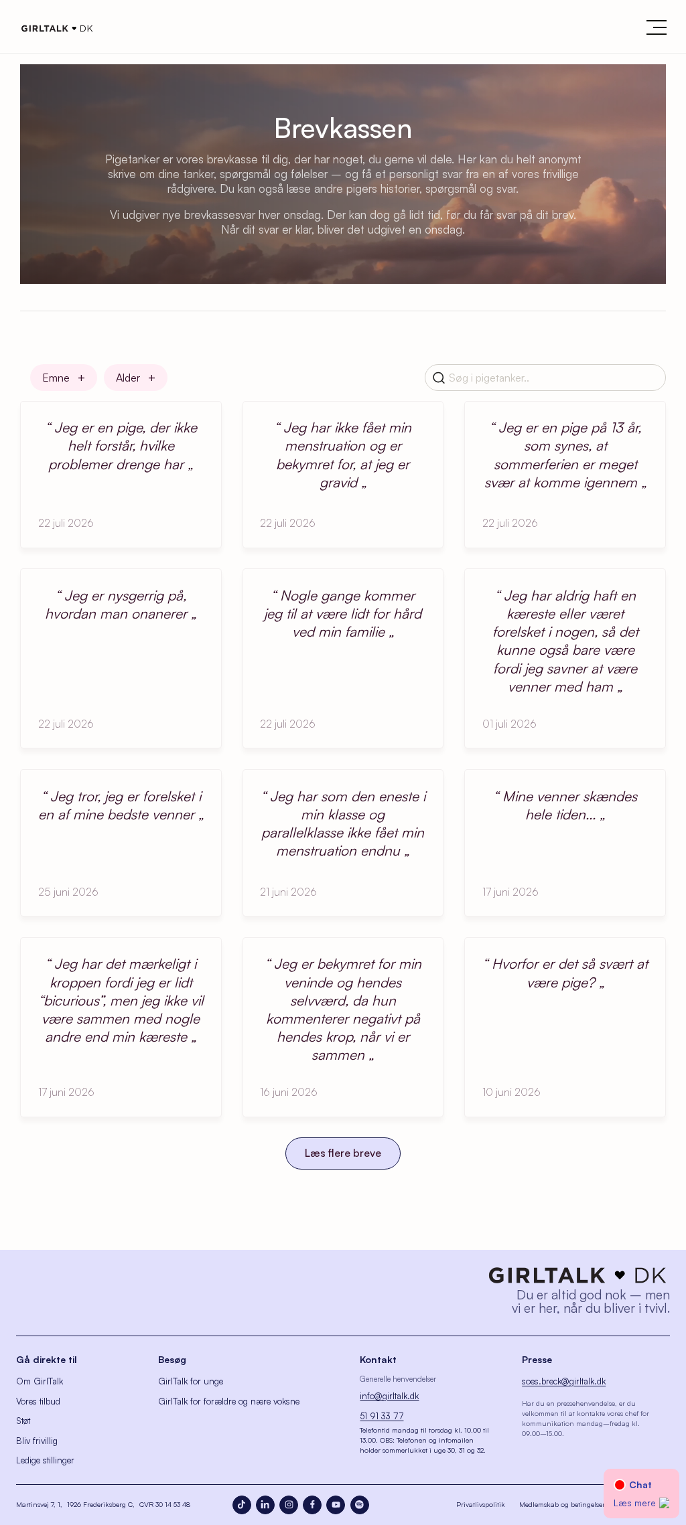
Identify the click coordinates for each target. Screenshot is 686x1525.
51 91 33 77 (381, 1416)
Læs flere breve (343, 1152)
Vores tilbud (38, 1401)
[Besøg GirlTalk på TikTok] (241, 1505)
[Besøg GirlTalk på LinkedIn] (265, 1505)
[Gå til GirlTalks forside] (577, 1275)
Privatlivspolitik (480, 1504)
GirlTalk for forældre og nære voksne (228, 1401)
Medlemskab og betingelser (562, 1504)
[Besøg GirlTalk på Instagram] (288, 1505)
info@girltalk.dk (389, 1395)
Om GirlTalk (39, 1381)
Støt (23, 1420)
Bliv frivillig (37, 1440)
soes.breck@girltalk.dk (564, 1381)
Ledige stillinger (45, 1460)
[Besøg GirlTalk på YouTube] (335, 1505)
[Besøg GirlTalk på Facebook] (312, 1505)
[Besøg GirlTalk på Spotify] (359, 1505)
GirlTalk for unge (190, 1381)
